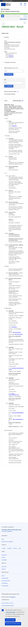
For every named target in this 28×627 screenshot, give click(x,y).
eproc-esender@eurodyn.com (14, 394)
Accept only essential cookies (13, 623)
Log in (21, 5)
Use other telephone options (8, 605)
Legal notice (4, 555)
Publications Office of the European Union (11, 529)
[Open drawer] (3, 24)
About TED (4, 566)
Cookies (3, 557)
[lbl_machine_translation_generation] (17, 91)
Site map (3, 569)
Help (3, 539)
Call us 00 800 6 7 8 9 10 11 (8, 603)
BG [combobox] (6, 82)
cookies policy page (10, 612)
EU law (3, 575)
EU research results (6, 580)
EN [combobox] (5, 70)
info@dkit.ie (11, 55)
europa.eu (12, 597)
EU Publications (5, 585)
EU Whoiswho (5, 583)
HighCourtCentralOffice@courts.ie (16, 369)
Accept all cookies (10, 619)
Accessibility (4, 559)
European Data (5, 578)
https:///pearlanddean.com (16, 420)
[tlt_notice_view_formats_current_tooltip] (22, 100)
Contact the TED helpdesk (7, 541)
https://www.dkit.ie (17, 332)
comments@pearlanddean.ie (16, 413)
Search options (23, 19)
